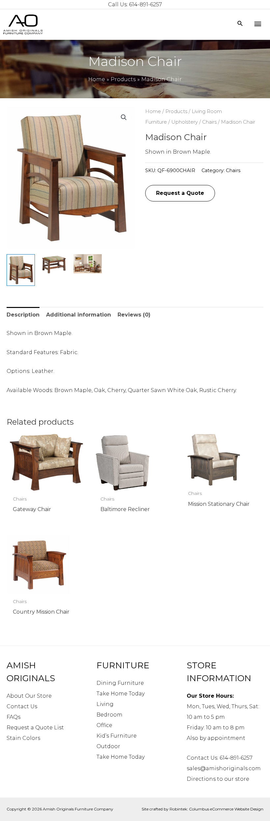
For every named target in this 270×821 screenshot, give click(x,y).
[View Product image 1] (21, 270)
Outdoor (108, 746)
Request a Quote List (35, 727)
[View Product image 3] (87, 263)
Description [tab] (23, 315)
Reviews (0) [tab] (134, 315)
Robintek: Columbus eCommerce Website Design (216, 808)
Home (153, 111)
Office (104, 725)
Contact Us (22, 706)
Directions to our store (218, 779)
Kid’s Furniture (116, 736)
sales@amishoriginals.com (224, 768)
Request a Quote (180, 193)
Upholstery (184, 122)
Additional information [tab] (78, 315)
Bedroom (109, 715)
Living (105, 704)
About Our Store (29, 696)
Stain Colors (23, 738)
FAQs (13, 717)
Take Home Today (120, 693)
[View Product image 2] (54, 264)
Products (176, 111)
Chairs (209, 122)
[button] (124, 117)
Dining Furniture (120, 683)
